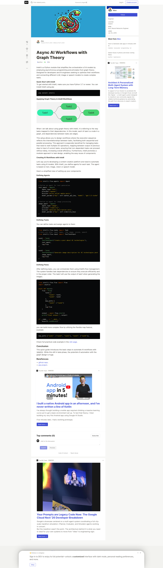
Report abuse (74, 453)
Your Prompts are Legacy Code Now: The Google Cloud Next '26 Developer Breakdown (67, 516)
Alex (42, 41)
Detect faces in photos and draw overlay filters (121, 55)
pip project (43, 365)
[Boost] (27, 62)
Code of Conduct (63, 453)
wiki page (73, 342)
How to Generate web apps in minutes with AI (122, 46)
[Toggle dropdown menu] (98, 370)
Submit (43, 448)
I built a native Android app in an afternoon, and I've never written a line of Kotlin (68, 405)
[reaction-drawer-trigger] (27, 43)
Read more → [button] (42, 424)
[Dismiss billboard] (140, 552)
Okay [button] (32, 565)
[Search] (31, 2)
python (40, 62)
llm (48, 62)
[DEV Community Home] (26, 2)
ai (45, 62)
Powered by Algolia (80, 2)
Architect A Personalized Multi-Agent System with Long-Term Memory (120, 85)
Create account (132, 2)
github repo (43, 362)
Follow (123, 15)
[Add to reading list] (27, 56)
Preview (52, 448)
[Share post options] (27, 68)
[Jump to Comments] (27, 49)
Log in (121, 2)
